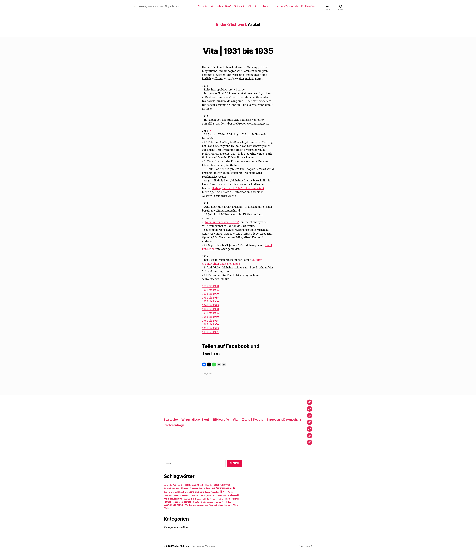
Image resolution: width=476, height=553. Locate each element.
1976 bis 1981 (210, 332)
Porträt (235, 499)
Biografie (208, 485)
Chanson (225, 484)
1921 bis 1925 (210, 290)
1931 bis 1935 (210, 297)
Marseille (213, 499)
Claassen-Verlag (197, 488)
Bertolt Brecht (198, 485)
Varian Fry (220, 502)
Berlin (188, 485)
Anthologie (168, 485)
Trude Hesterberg (208, 502)
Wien (235, 505)
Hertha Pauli (221, 496)
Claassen (185, 488)
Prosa (167, 501)
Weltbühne (190, 505)
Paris (227, 498)
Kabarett (233, 495)
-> (210, 130)
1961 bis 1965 (210, 320)
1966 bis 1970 (210, 324)
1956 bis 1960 (210, 317)
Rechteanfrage (308, 6)
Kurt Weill (187, 499)
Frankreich (168, 496)
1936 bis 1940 (210, 301)
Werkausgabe (202, 505)
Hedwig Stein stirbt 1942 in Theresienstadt (238, 188)
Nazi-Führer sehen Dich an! (222, 222)
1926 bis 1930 (210, 294)
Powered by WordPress (203, 546)
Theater (196, 502)
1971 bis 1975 (210, 328)
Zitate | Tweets (262, 6)
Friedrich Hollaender (181, 496)
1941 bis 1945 (210, 305)
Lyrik (206, 498)
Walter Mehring (173, 504)
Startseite (203, 6)
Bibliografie (239, 6)
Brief (216, 484)
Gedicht (195, 495)
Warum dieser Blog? (221, 6)
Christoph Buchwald (171, 488)
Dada (208, 488)
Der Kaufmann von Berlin (224, 488)
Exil (223, 491)
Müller (221, 499)
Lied (193, 499)
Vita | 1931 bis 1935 (238, 51)
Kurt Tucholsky (173, 498)
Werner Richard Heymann (220, 505)
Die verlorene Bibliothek (176, 492)
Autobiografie (178, 485)
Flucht (230, 492)
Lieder (199, 499)
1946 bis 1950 (210, 309)
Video (228, 502)
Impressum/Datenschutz (286, 6)
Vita (250, 6)
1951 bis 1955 (210, 313)
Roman (188, 502)
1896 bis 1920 (210, 286)
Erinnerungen (196, 491)
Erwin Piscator (212, 492)
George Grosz (207, 495)
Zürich (167, 508)
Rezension (177, 502)
